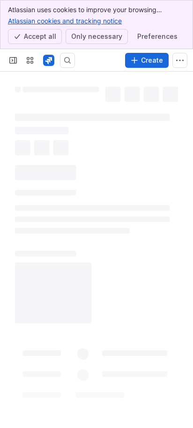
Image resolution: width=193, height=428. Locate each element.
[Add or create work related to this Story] (24, 138)
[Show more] (179, 60)
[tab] (26, 176)
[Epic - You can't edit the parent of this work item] (102, 86)
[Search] (67, 60)
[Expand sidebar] (13, 60)
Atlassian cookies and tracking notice (65, 21)
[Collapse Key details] (9, 161)
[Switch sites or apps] (29, 60)
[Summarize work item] (43, 138)
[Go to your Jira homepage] (48, 60)
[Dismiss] (180, 376)
